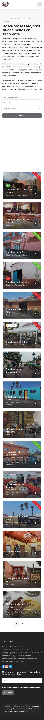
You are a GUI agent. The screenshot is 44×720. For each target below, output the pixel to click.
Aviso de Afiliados (21, 711)
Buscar (22, 116)
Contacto (35, 706)
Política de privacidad (23, 709)
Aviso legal (9, 709)
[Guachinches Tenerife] (6, 4)
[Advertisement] (22, 146)
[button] (22, 103)
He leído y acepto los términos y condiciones (22, 687)
